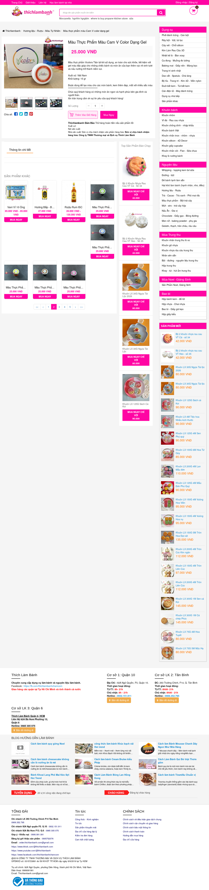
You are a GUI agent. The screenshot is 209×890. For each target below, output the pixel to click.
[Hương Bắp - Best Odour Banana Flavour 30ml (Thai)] (44, 192)
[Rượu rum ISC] (73, 192)
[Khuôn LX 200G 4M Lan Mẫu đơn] (167, 470)
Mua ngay (109, 114)
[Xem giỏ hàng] (193, 10)
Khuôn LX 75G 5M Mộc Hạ (189, 648)
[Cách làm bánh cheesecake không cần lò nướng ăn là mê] (20, 764)
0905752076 (47, 838)
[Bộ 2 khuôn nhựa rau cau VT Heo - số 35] (135, 222)
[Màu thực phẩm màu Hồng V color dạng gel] (73, 272)
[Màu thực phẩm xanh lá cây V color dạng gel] (102, 192)
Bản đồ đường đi (120, 700)
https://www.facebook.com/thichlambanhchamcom (35, 854)
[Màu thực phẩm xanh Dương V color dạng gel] (102, 232)
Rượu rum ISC (73, 207)
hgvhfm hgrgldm (80, 18)
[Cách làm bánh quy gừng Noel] (20, 748)
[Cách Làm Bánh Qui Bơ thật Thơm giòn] (147, 764)
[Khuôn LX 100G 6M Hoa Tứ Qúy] (167, 454)
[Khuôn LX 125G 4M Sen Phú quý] (167, 437)
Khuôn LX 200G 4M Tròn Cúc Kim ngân (188, 550)
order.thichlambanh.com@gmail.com (36, 842)
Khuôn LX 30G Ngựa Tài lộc (135, 350)
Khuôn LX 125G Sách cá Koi (135, 405)
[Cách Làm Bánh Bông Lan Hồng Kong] (84, 779)
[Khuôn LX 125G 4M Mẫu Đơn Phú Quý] (167, 487)
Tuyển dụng (23, 793)
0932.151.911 (124, 695)
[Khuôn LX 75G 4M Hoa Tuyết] (167, 636)
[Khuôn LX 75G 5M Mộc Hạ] (167, 652)
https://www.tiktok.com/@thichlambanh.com (32, 846)
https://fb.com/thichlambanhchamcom (42, 686)
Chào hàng (116, 793)
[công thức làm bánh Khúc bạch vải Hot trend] (84, 748)
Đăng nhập (181, 2)
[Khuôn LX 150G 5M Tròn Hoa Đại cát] (167, 537)
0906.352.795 (172, 695)
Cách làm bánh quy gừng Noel (48, 743)
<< (37, 306)
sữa (131, 18)
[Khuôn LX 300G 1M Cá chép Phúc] (167, 619)
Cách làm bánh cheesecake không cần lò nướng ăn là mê (50, 760)
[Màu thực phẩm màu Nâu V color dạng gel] (44, 272)
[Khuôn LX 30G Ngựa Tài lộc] (135, 332)
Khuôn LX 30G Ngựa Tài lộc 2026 (135, 295)
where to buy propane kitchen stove (109, 18)
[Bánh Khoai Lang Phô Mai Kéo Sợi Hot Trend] (20, 779)
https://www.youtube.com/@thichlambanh (31, 850)
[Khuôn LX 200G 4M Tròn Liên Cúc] (167, 586)
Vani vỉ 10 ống (16, 207)
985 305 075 (53, 830)
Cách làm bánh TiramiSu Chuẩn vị (177, 774)
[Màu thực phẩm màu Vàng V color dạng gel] (16, 272)
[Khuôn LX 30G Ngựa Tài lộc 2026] (135, 277)
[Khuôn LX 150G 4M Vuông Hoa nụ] (167, 520)
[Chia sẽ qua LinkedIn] (26, 113)
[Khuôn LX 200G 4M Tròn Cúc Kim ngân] (167, 553)
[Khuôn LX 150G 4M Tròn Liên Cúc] (167, 570)
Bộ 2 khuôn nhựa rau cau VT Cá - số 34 (134, 184)
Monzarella (65, 18)
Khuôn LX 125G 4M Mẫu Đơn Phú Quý (188, 484)
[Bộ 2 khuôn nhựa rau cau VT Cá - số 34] (135, 166)
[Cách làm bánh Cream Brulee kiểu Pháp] (84, 764)
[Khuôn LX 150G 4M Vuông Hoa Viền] (167, 503)
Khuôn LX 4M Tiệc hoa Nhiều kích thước (187, 418)
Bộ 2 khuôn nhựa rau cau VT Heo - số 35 (134, 240)
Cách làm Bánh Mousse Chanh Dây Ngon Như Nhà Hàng (177, 745)
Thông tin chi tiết (20, 149)
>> (81, 306)
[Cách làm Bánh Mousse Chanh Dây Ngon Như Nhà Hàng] (147, 748)
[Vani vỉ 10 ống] (16, 192)
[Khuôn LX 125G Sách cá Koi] (135, 387)
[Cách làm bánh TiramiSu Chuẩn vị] (147, 779)
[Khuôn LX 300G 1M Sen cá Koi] (167, 603)
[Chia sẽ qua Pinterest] (31, 113)
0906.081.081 (37, 834)
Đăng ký (193, 2)
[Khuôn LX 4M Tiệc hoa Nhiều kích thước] (167, 421)
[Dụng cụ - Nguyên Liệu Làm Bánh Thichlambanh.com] (32, 11)
